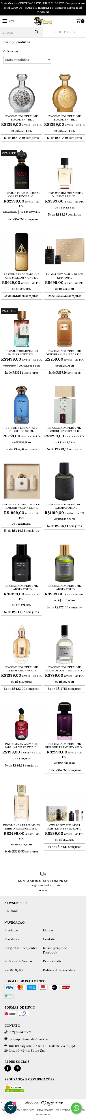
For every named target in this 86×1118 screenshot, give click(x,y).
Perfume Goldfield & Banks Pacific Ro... (21, 352)
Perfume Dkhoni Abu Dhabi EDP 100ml (21, 429)
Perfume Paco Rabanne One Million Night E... (21, 276)
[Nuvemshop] (44, 1105)
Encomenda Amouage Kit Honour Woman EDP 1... (21, 506)
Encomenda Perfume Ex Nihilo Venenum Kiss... (21, 827)
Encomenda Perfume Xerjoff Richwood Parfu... (21, 668)
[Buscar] (36, 32)
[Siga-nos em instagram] (17, 1068)
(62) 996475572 (20, 1032)
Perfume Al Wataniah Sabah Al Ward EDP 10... (21, 745)
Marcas (48, 930)
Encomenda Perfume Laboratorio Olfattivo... (64, 506)
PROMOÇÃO (13, 970)
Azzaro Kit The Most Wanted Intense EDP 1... (64, 827)
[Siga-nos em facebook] (7, 1068)
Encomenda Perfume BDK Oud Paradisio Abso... (64, 745)
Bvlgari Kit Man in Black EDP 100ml (64, 276)
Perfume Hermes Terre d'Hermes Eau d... (65, 194)
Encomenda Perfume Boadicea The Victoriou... (21, 118)
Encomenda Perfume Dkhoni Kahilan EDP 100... (64, 352)
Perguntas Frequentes (20, 948)
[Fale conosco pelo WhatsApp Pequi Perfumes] (76, 1108)
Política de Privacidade (59, 970)
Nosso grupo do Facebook (55, 950)
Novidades (12, 939)
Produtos (11, 930)
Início (7, 42)
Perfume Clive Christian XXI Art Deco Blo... (21, 194)
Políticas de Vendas (18, 961)
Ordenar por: (11, 51)
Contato (49, 939)
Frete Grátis (52, 961)
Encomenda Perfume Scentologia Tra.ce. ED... (64, 668)
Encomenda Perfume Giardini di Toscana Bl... (64, 429)
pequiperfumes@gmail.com (29, 1039)
